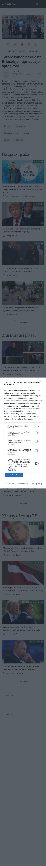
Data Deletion (9, 484)
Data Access (23, 484)
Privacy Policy (37, 484)
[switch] (37, 433)
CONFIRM (14, 475)
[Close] (41, 382)
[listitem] (23, 427)
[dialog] (23, 433)
